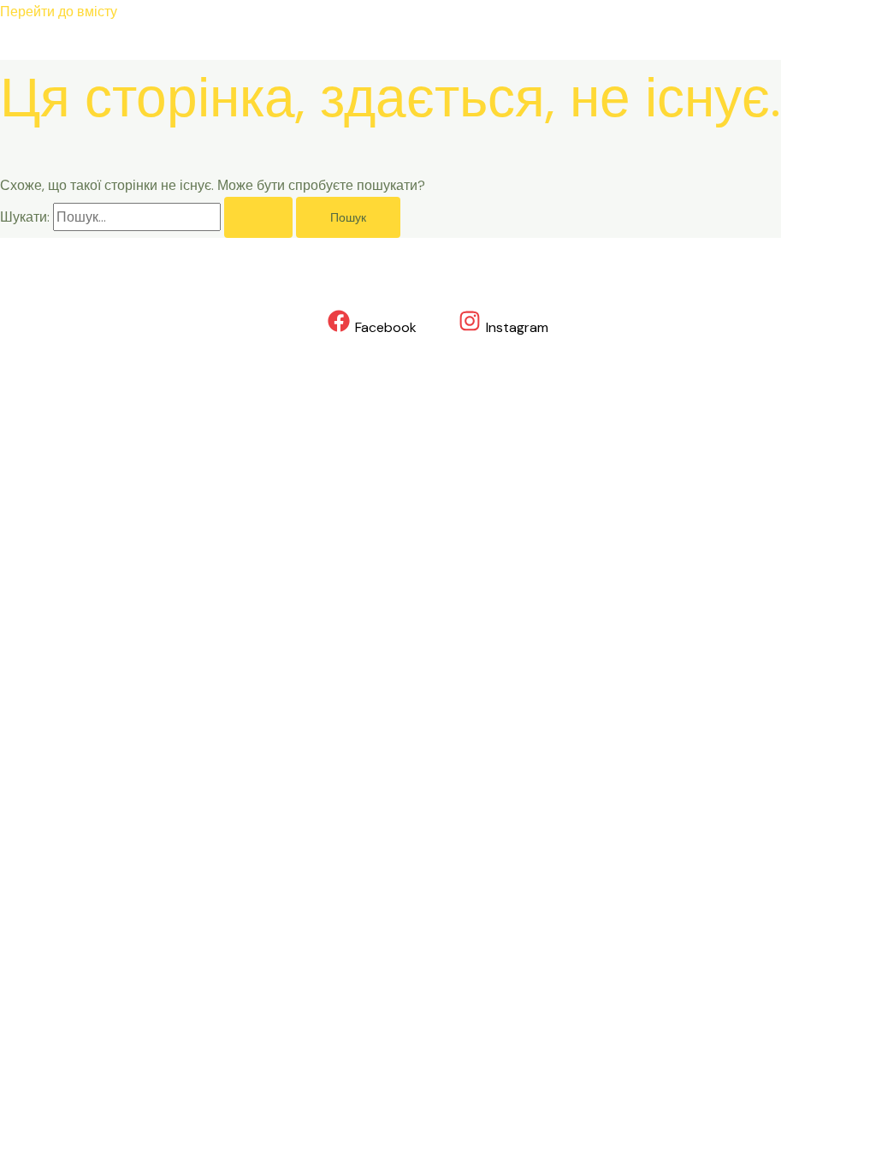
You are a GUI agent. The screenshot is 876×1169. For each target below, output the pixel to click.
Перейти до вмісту (58, 12)
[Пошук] (258, 217)
